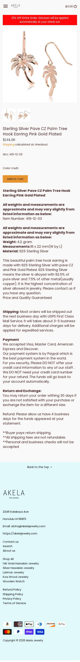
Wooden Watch (14, 581)
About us (9, 551)
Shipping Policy (13, 594)
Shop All (8, 559)
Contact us (11, 542)
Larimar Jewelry (13, 572)
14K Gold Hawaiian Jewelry (21, 563)
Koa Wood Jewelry (15, 577)
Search (7, 546)
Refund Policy (12, 589)
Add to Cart (15, 179)
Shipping (8, 144)
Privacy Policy (12, 599)
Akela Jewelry (34, 640)
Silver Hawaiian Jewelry (18, 568)
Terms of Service (14, 603)
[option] (9, 115)
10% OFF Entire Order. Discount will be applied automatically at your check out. (40, 20)
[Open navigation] (5, 6)
